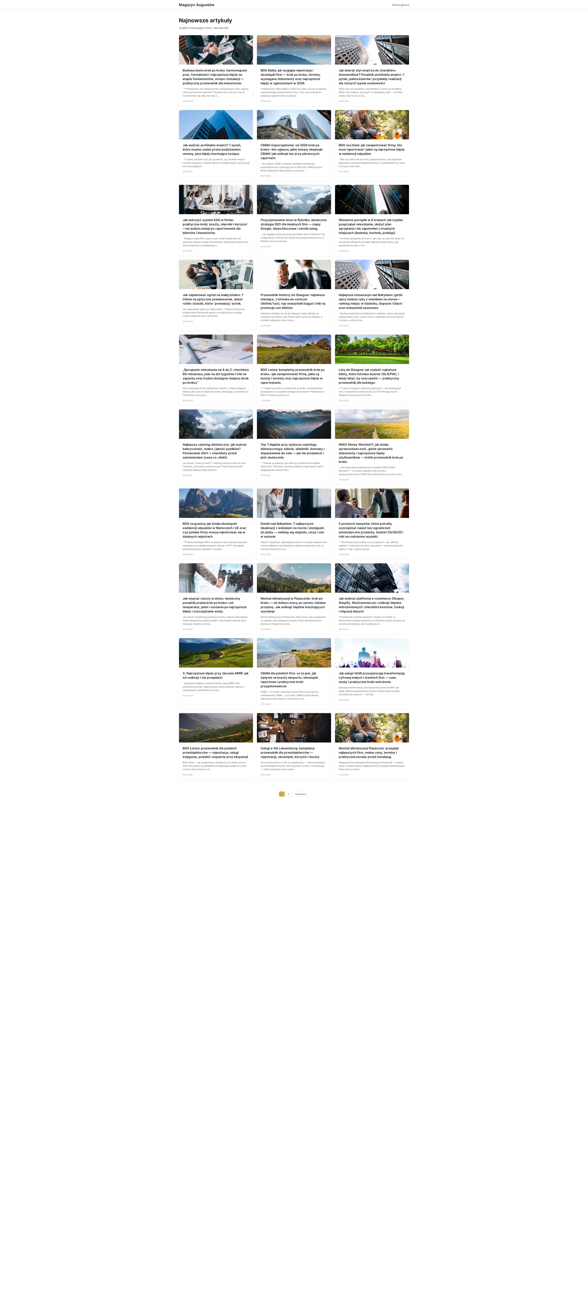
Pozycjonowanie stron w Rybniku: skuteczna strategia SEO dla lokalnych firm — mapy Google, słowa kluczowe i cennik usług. (293, 224)
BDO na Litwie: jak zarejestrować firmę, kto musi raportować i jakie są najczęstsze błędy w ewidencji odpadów (372, 149)
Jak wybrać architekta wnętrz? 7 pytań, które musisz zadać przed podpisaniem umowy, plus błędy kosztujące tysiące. (212, 149)
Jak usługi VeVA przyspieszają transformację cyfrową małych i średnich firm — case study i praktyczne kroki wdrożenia (372, 677)
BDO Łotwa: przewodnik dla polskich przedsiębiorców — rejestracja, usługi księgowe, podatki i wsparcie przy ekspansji (215, 752)
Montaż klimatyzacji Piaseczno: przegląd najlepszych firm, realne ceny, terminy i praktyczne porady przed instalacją (369, 752)
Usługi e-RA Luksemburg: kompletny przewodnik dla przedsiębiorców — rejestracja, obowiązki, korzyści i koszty (290, 752)
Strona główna (400, 4)
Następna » (301, 794)
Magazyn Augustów (196, 5)
